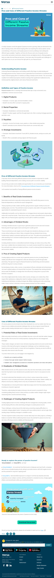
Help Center (40, 568)
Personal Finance (18, 8)
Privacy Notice (42, 576)
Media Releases (41, 565)
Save (20, 560)
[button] (27, 522)
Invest (21, 557)
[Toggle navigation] (52, 2)
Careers (39, 560)
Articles (39, 562)
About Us (39, 557)
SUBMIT (48, 545)
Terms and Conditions (35, 576)
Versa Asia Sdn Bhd (12, 576)
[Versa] (6, 2)
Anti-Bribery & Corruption (24, 576)
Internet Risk (48, 576)
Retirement (22, 562)
